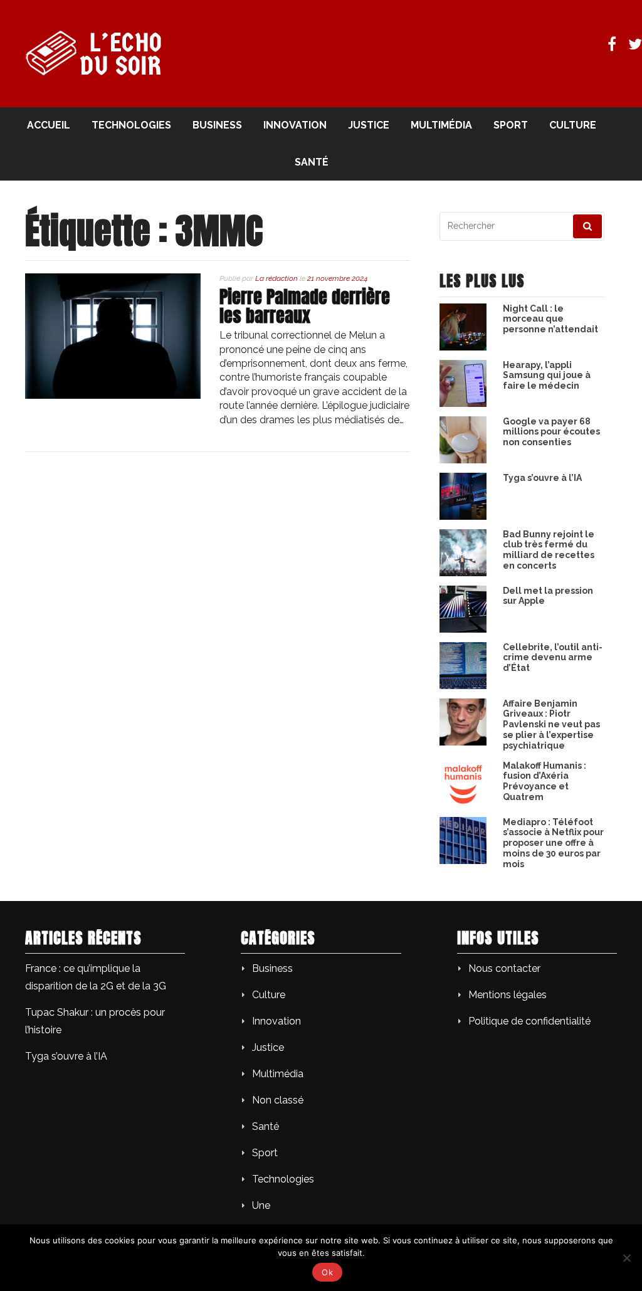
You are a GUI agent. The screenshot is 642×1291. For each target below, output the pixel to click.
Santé (312, 162)
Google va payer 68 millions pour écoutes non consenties (551, 432)
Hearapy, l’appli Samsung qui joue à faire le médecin (547, 375)
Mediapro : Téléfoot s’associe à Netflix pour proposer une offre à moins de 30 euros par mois (553, 843)
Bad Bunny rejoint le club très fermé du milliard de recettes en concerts (548, 550)
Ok (327, 1272)
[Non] (626, 1257)
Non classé (277, 1100)
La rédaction (276, 278)
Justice (368, 125)
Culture (572, 125)
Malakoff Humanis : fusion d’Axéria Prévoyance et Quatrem (544, 781)
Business (217, 125)
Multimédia (441, 125)
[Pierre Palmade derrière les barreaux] (113, 395)
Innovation (295, 125)
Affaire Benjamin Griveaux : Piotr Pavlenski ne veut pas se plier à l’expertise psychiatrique (551, 724)
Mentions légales (507, 995)
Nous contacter (504, 968)
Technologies (131, 125)
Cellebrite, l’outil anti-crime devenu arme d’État (553, 657)
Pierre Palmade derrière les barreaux (304, 306)
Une (261, 1205)
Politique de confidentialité (529, 1021)
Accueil (48, 125)
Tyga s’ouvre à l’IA (542, 478)
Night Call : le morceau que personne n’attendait (550, 319)
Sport (510, 125)
